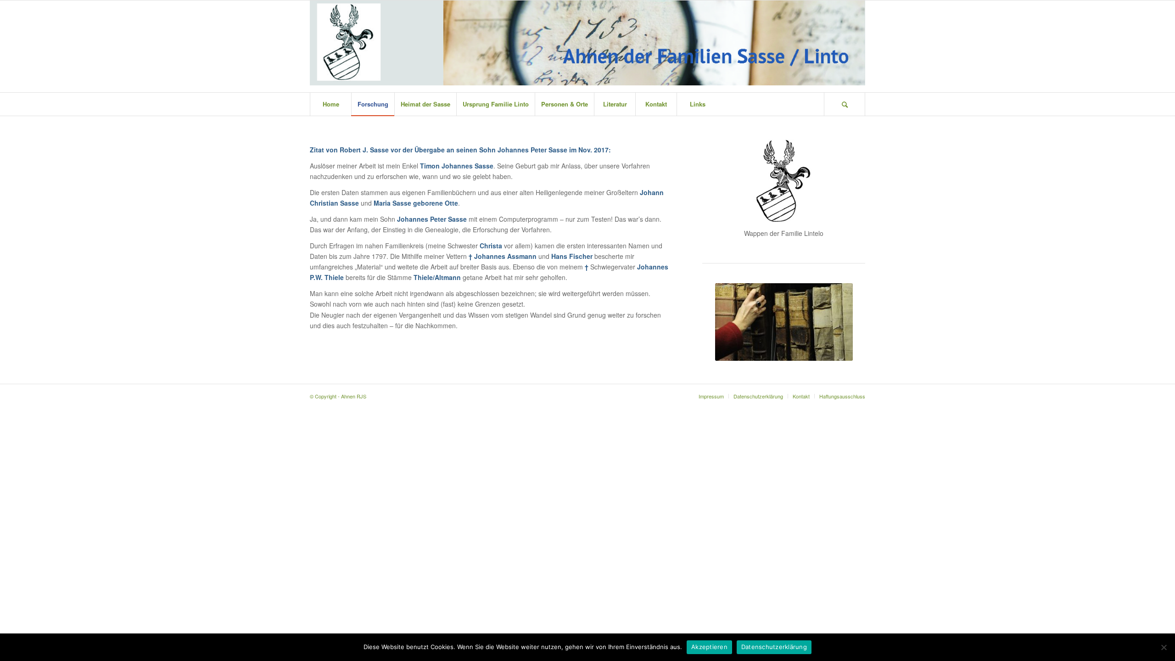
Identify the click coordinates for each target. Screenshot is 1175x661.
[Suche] (844, 104)
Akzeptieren (709, 646)
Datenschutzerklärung (774, 646)
